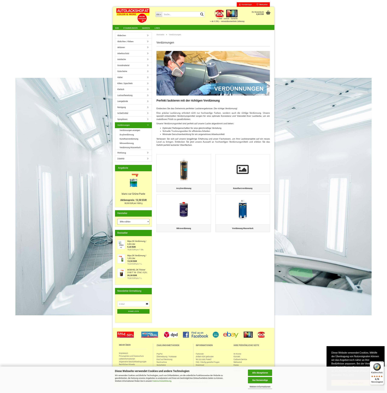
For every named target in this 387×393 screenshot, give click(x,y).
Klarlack (120, 89)
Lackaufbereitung (124, 95)
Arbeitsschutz (123, 53)
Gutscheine (122, 71)
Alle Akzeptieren (260, 373)
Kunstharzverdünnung (129, 139)
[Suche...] (202, 14)
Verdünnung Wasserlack (130, 147)
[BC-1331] (133, 181)
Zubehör (120, 159)
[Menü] (382, 363)
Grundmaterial (123, 65)
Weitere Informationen (260, 386)
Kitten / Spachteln (125, 83)
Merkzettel (263, 4)
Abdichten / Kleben (125, 41)
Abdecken (121, 35)
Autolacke (121, 59)
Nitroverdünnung (127, 143)
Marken (146, 28)
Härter (120, 77)
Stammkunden (130, 28)
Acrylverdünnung (127, 134)
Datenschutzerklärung (161, 381)
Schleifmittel (122, 113)
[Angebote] (148, 168)
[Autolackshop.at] (133, 16)
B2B (117, 28)
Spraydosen (122, 119)
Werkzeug (121, 153)
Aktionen (121, 47)
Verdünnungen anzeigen (130, 130)
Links (157, 28)
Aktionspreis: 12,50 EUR (133, 200)
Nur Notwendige (260, 380)
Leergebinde (122, 101)
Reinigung (121, 107)
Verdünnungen (123, 125)
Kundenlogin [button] (246, 4)
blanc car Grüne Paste (133, 193)
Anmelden (133, 311)
